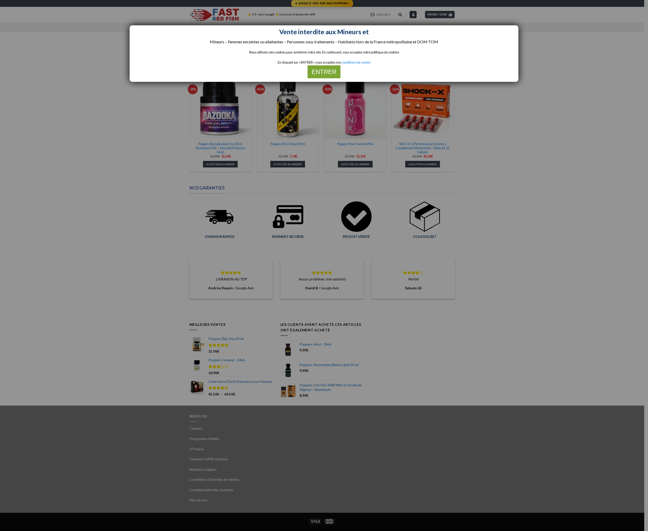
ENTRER (324, 71)
